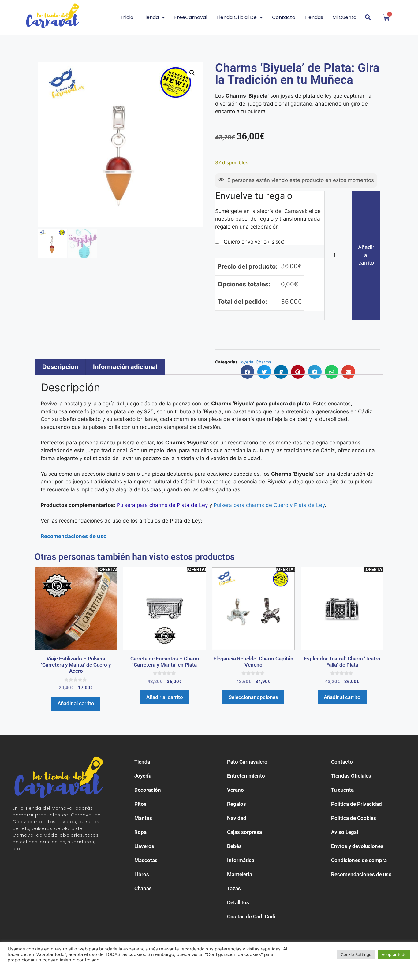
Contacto (283, 17)
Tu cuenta (342, 790)
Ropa (140, 832)
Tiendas (313, 17)
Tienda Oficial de (236, 17)
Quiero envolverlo (254, 242)
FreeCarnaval (190, 17)
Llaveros (144, 846)
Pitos (140, 804)
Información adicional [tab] (125, 366)
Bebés (234, 846)
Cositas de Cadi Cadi (251, 916)
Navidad (236, 818)
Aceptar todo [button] (394, 954)
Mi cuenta (344, 17)
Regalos (236, 804)
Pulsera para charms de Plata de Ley (162, 505)
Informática (240, 860)
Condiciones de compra (359, 860)
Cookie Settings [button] (356, 954)
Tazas (234, 888)
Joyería (142, 776)
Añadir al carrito (366, 255)
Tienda (151, 17)
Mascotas (146, 860)
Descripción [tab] (60, 366)
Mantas (143, 818)
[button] (192, 72)
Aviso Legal (344, 832)
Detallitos (238, 902)
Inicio (127, 17)
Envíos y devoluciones (357, 846)
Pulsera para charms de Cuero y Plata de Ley (269, 505)
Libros (141, 874)
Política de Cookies (353, 818)
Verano (235, 790)
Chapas (143, 888)
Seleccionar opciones (253, 697)
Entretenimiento (246, 776)
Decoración (147, 790)
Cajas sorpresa (244, 832)
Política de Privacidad (356, 804)
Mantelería (239, 874)
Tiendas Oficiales (351, 776)
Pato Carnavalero (247, 762)
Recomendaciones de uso (361, 874)
